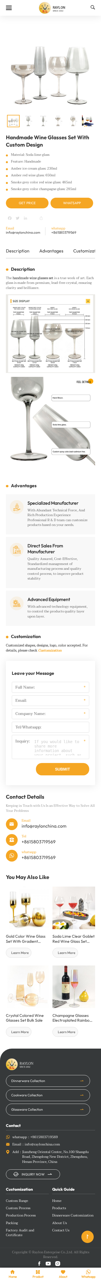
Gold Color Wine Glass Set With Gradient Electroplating (25, 939)
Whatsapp (72, 203)
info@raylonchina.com (23, 232)
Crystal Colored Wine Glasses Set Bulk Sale (25, 1018)
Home (56, 1201)
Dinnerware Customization (72, 1215)
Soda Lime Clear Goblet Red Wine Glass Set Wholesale (73, 939)
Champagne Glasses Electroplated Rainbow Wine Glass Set (72, 1018)
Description (17, 251)
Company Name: (30, 713)
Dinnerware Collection (28, 1081)
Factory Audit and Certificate (20, 1233)
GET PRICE (27, 203)
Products (59, 1208)
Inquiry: (22, 741)
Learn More (20, 953)
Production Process (21, 1215)
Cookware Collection (27, 1095)
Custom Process (18, 1208)
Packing (12, 1223)
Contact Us (60, 1230)
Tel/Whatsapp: (28, 727)
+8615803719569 (63, 232)
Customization (50, 650)
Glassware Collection (27, 1109)
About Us (59, 1223)
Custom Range (17, 1201)
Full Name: (25, 687)
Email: (21, 700)
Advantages (51, 251)
